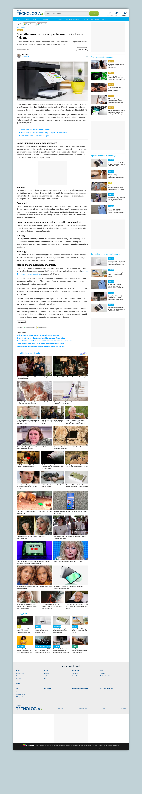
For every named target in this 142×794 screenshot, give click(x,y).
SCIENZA (74, 646)
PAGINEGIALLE (49, 745)
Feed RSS (60, 709)
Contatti (123, 709)
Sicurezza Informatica (80, 689)
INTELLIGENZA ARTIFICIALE (43, 646)
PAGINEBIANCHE (75, 745)
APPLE (35, 19)
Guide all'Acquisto (105, 676)
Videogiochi (19, 697)
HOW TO (60, 19)
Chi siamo (28, 748)
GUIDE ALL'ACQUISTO (72, 19)
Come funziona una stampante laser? (35, 130)
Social (17, 692)
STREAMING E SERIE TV (47, 19)
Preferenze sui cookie (56, 748)
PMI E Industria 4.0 (106, 689)
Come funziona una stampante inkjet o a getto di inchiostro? (44, 133)
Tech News (19, 678)
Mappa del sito (83, 709)
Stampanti (22, 322)
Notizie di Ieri (19, 676)
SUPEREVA (116, 745)
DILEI (89, 745)
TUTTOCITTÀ (84, 745)
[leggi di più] (87, 56)
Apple (45, 676)
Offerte (18, 683)
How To (102, 673)
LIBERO (37, 745)
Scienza (18, 681)
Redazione (47, 689)
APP (18, 626)
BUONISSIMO (109, 745)
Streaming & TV (20, 694)
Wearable (74, 673)
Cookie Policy (46, 748)
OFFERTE (85, 19)
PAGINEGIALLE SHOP (59, 745)
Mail (116, 15)
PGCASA (68, 745)
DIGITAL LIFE (76, 670)
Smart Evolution (76, 676)
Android (46, 673)
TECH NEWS (57, 626)
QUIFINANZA (101, 745)
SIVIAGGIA (94, 745)
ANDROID (26, 19)
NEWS (18, 19)
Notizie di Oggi (20, 673)
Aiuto (64, 748)
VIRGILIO (42, 745)
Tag (104, 709)
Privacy (40, 748)
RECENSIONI (95, 19)
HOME (18, 27)
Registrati (110, 15)
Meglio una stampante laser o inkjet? (35, 136)
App (45, 678)
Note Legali (35, 748)
